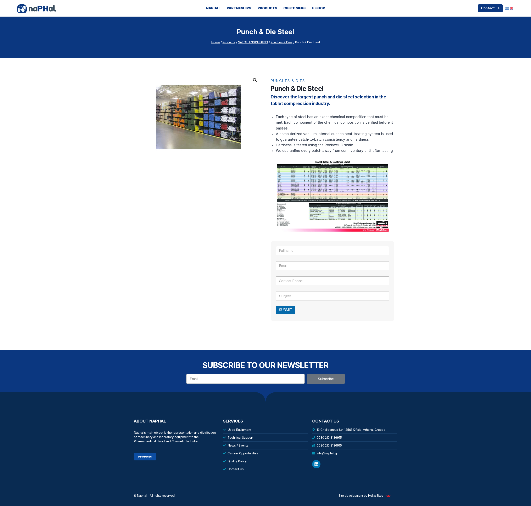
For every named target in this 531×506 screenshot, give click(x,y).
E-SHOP (318, 8)
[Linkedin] (316, 464)
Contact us (490, 8)
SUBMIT (285, 310)
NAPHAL (213, 8)
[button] (255, 80)
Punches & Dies (288, 81)
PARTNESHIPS (239, 8)
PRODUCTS (267, 8)
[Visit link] (389, 495)
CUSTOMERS (294, 8)
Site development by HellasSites (361, 495)
